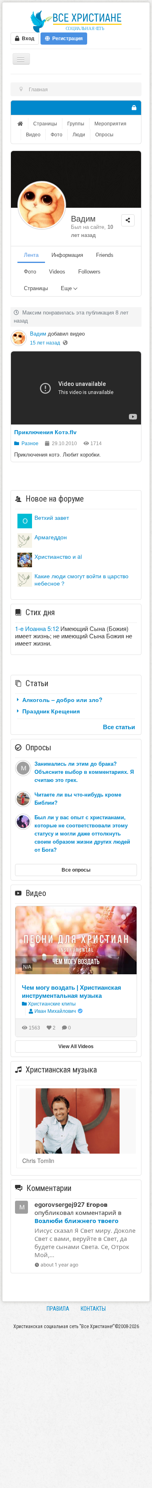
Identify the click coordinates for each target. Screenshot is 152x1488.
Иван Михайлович (55, 1011)
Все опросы (76, 870)
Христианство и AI (58, 556)
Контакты (93, 1308)
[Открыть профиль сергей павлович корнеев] (24, 520)
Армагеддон (50, 537)
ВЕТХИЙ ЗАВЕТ (51, 517)
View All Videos (76, 1046)
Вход (26, 38)
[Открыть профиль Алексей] (24, 539)
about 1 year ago (59, 1265)
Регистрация (66, 38)
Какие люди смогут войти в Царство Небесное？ (81, 579)
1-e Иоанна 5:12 (37, 628)
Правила (58, 1308)
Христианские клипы (51, 1004)
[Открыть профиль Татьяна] (24, 559)
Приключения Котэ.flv (45, 432)
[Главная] (21, 123)
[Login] (133, 107)
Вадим (83, 218)
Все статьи (119, 726)
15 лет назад (45, 343)
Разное (29, 443)
